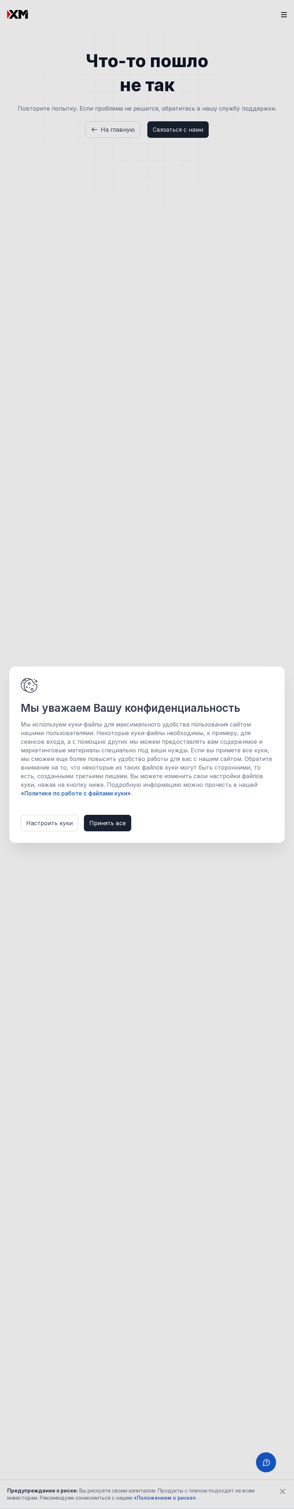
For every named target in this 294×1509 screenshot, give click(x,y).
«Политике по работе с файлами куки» (76, 793)
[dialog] (147, 755)
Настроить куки (49, 823)
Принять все (107, 823)
